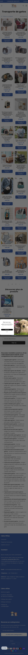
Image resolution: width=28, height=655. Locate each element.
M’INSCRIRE (7, 329)
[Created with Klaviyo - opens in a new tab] (14, 335)
